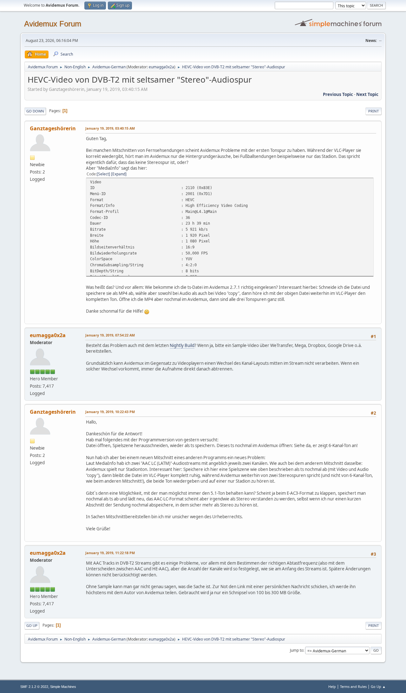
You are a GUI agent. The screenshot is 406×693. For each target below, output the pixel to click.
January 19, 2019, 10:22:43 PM (110, 411)
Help (332, 686)
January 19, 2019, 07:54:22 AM (110, 335)
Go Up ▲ (378, 686)
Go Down (35, 111)
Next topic (367, 94)
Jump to (296, 650)
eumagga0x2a (161, 67)
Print (373, 111)
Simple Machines (63, 687)
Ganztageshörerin (53, 128)
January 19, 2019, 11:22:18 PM (110, 552)
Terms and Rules (353, 686)
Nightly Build (182, 345)
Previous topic (338, 94)
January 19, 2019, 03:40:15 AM (110, 128)
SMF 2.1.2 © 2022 (34, 687)
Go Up (31, 625)
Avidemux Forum (52, 23)
